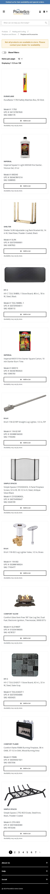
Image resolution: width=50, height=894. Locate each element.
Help (4, 871)
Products (5, 32)
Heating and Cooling (19, 32)
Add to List (26, 121)
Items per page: (8, 59)
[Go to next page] (40, 852)
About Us (6, 863)
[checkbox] (4, 52)
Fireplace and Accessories (29, 34)
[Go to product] (25, 82)
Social (4, 879)
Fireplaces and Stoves (9, 34)
